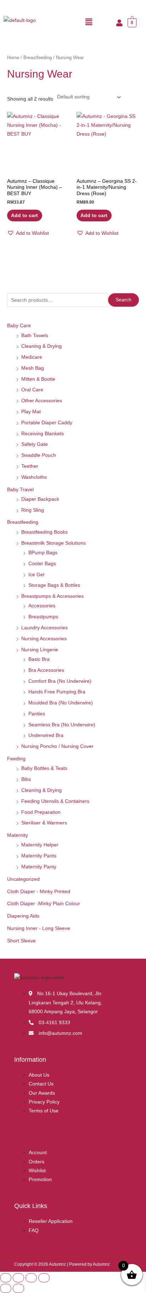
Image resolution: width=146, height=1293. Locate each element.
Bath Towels (34, 335)
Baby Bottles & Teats (44, 768)
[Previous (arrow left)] (5, 1288)
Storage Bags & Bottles (54, 585)
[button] (89, 22)
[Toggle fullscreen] (18, 1277)
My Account (30, 1137)
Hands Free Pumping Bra (56, 691)
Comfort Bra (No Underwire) (59, 681)
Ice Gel (36, 574)
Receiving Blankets (42, 433)
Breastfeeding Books (44, 532)
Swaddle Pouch (38, 455)
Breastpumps (43, 616)
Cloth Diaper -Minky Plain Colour (43, 903)
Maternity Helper (39, 844)
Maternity (17, 835)
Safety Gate (34, 444)
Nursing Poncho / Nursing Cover (57, 746)
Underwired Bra (45, 735)
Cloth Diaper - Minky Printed (38, 891)
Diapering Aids (23, 916)
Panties (36, 713)
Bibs (26, 779)
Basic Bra (39, 659)
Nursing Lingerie (39, 649)
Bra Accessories (46, 670)
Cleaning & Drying (41, 346)
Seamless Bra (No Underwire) (61, 724)
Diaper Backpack (40, 499)
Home (13, 57)
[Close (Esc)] (44, 1277)
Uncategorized (23, 879)
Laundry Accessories (44, 627)
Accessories (41, 605)
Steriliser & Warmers (44, 823)
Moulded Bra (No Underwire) (60, 702)
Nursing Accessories (44, 638)
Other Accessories (41, 400)
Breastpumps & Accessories (52, 596)
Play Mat (31, 411)
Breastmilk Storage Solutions (53, 543)
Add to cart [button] (24, 215)
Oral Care (32, 389)
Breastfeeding (22, 522)
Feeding (16, 758)
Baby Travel (20, 489)
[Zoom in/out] (5, 1277)
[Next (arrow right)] (18, 1288)
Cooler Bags (42, 563)
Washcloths (34, 477)
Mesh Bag (32, 368)
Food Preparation (41, 812)
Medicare (31, 357)
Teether (29, 466)
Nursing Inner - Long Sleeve (38, 928)
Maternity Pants (38, 855)
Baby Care (19, 325)
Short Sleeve (21, 940)
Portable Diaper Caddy (46, 422)
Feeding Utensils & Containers (55, 801)
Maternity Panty (38, 866)
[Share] (31, 1277)
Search (123, 299)
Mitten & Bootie (38, 379)
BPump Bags (42, 552)
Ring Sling (32, 510)
